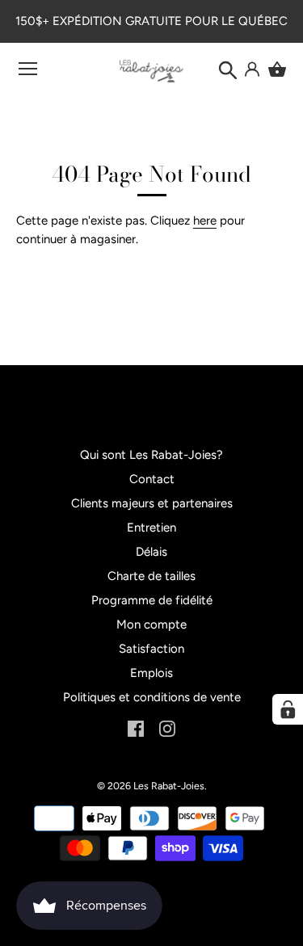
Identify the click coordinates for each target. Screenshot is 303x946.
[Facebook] (136, 728)
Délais (151, 551)
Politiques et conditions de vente (152, 697)
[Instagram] (167, 728)
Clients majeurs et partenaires (152, 503)
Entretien (151, 527)
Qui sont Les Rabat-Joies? (151, 455)
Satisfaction (151, 648)
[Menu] (28, 72)
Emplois (151, 673)
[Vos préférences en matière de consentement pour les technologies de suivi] (287, 709)
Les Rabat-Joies (168, 786)
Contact (152, 479)
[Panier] (277, 69)
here (205, 220)
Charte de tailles (151, 576)
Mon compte (151, 624)
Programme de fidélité (152, 600)
